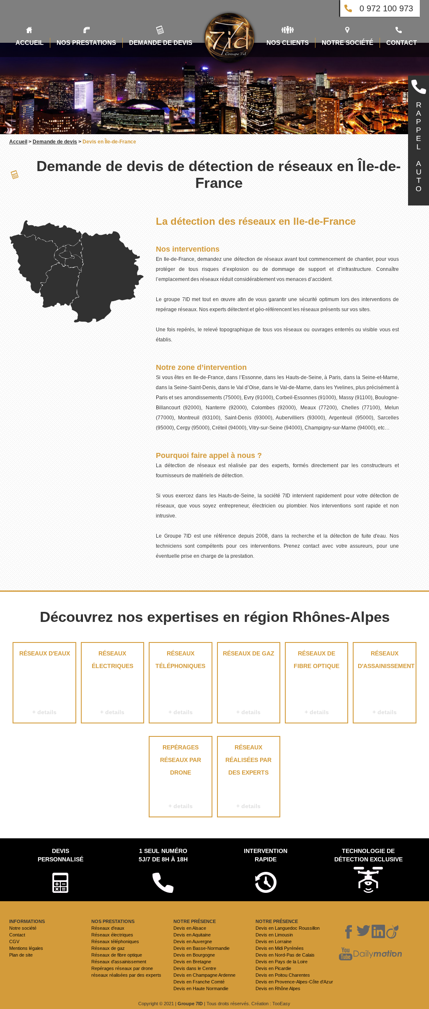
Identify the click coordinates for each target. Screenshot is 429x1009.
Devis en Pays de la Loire (282, 961)
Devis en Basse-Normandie (201, 948)
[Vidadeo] (392, 932)
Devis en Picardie (273, 968)
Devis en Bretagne (192, 961)
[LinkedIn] (378, 932)
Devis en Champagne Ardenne (204, 975)
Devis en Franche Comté (199, 981)
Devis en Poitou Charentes (283, 975)
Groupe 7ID (190, 1003)
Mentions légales (26, 948)
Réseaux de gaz (248, 682)
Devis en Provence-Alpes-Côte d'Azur (294, 981)
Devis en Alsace (189, 928)
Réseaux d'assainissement (386, 682)
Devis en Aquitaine (192, 934)
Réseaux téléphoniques (180, 682)
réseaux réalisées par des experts (248, 776)
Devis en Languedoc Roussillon (288, 928)
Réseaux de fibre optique (316, 682)
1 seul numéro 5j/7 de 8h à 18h (163, 855)
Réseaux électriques (112, 682)
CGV (14, 941)
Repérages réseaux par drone (180, 776)
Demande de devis (55, 142)
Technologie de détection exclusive (368, 855)
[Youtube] (345, 954)
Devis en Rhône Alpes (278, 988)
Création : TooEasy (270, 1003)
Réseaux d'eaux (44, 682)
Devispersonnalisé (60, 855)
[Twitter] (363, 932)
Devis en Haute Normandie (200, 988)
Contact (17, 934)
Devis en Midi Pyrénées (280, 948)
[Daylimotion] (378, 954)
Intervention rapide (265, 855)
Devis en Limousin (274, 934)
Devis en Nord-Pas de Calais (285, 954)
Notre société (22, 928)
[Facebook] (349, 932)
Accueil (18, 142)
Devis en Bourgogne (194, 954)
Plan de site (21, 954)
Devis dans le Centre (194, 968)
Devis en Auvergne (192, 941)
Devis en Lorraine (274, 941)
